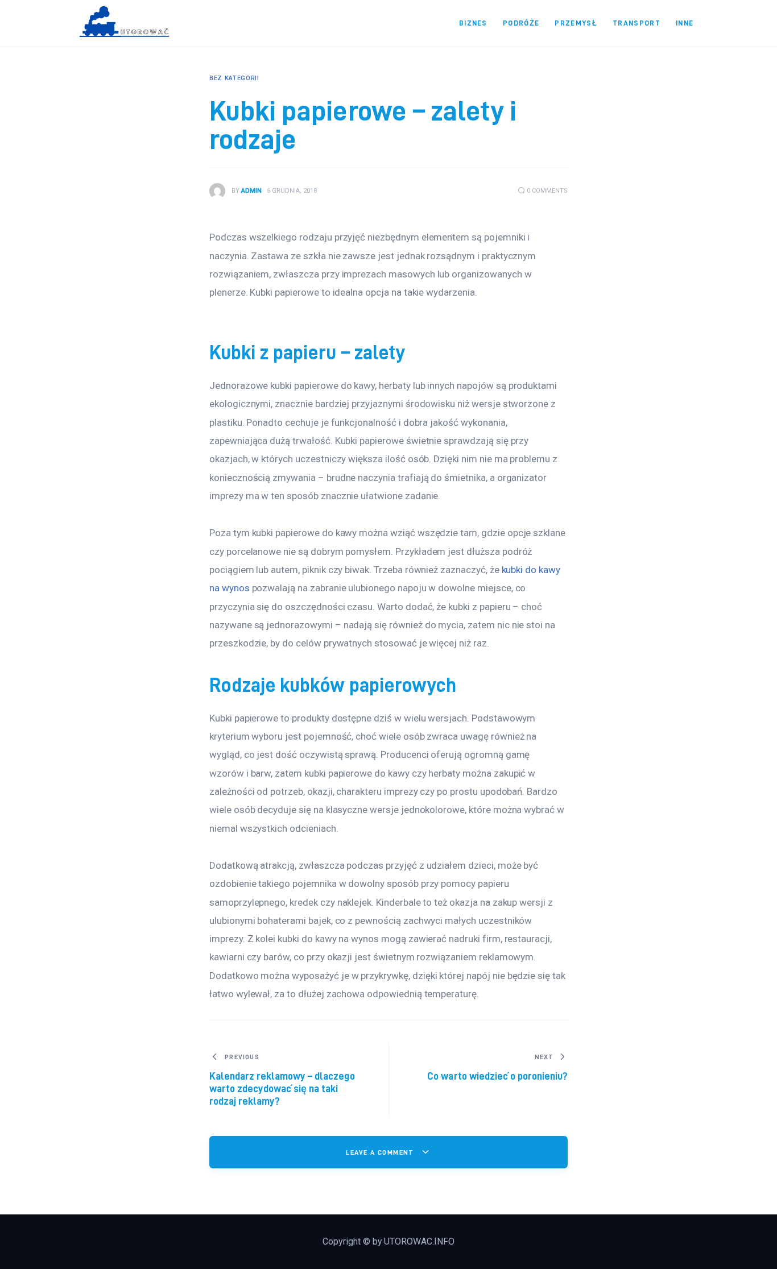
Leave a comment (381, 1152)
